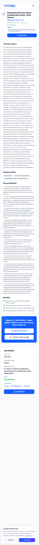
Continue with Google (20, 337)
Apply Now (23, 35)
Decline (10, 540)
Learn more (29, 535)
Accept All (27, 540)
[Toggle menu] (33, 5)
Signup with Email (20, 331)
